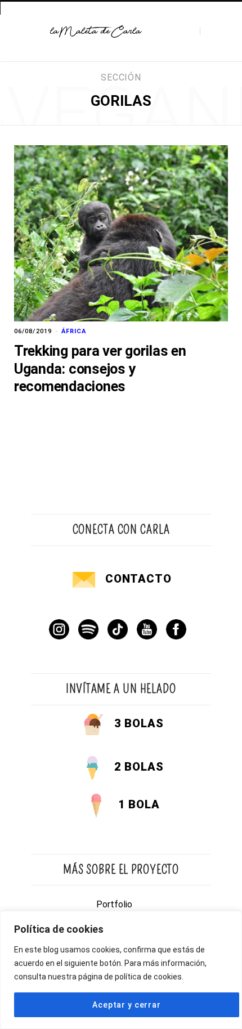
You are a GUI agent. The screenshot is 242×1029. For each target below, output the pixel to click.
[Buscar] (209, 31)
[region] (121, 970)
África (73, 331)
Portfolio (114, 904)
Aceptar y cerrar (126, 1004)
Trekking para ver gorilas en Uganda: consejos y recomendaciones (100, 368)
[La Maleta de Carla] (96, 31)
